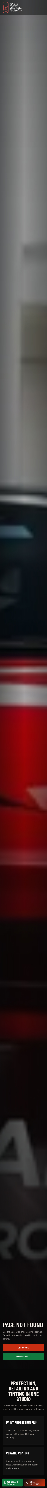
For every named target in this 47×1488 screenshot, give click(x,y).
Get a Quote (23, 1347)
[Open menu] (41, 7)
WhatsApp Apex (23, 1356)
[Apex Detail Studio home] (12, 7)
